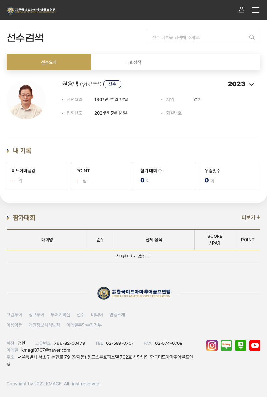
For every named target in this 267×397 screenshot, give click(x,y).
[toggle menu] (255, 10)
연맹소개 (117, 314)
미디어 (97, 314)
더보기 (249, 217)
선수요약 (49, 62)
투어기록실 (60, 314)
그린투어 (14, 314)
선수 (81, 314)
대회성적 (133, 62)
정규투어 (36, 314)
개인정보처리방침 (44, 325)
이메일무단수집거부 (84, 325)
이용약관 (14, 325)
